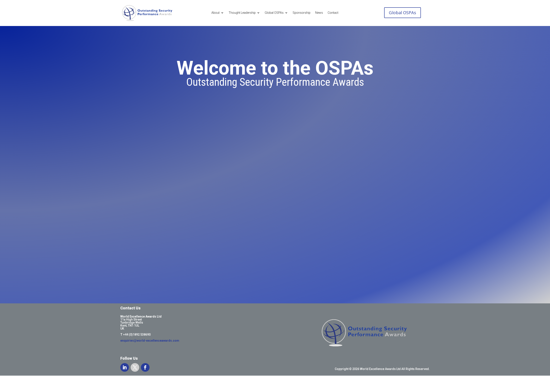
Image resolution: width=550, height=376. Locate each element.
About (215, 12)
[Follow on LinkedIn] (124, 367)
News (319, 12)
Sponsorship (301, 12)
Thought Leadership (242, 12)
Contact (333, 12)
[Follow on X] (135, 367)
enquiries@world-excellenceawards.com (149, 340)
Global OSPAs (274, 12)
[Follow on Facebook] (145, 367)
